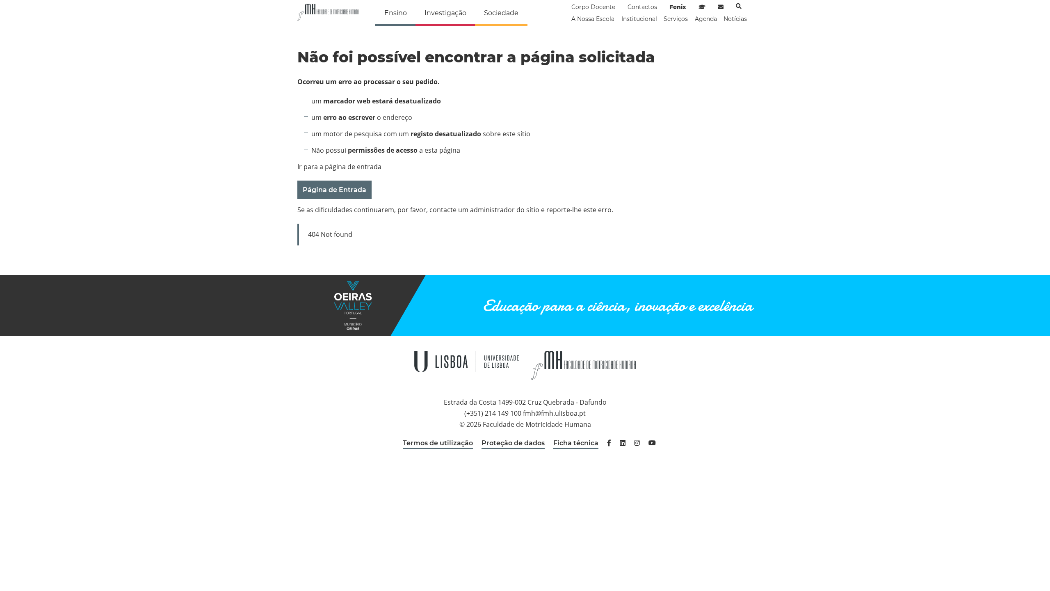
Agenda (706, 19)
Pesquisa (739, 6)
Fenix (677, 7)
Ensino (395, 13)
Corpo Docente (593, 7)
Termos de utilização (438, 443)
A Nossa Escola (592, 19)
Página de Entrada (334, 190)
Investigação (445, 13)
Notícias (735, 19)
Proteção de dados (513, 443)
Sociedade (501, 13)
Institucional (639, 19)
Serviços (676, 19)
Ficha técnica (575, 443)
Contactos (642, 7)
